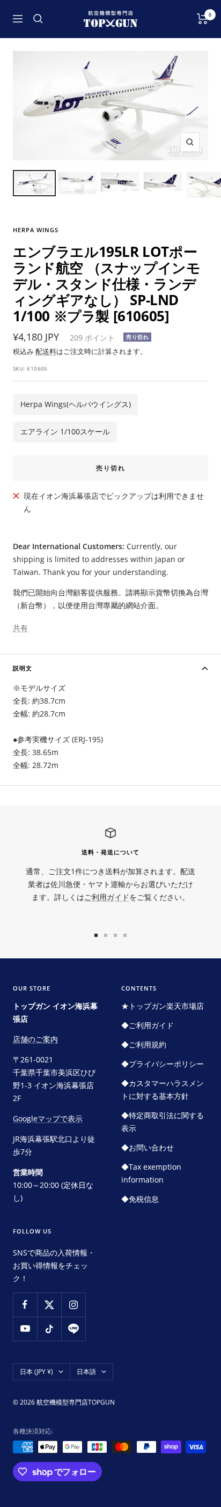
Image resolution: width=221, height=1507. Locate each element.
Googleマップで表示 (48, 1118)
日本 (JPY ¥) (36, 1371)
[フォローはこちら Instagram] (73, 1304)
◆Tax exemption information (151, 1173)
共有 (20, 628)
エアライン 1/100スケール (65, 431)
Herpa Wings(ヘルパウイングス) (75, 404)
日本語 (86, 1371)
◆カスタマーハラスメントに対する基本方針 (162, 1089)
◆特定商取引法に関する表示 (162, 1121)
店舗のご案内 (35, 1039)
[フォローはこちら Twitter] (49, 1304)
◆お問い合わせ (147, 1147)
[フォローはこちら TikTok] (49, 1329)
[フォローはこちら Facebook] (25, 1304)
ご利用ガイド (106, 897)
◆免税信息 (140, 1199)
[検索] (38, 19)
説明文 (22, 668)
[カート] (202, 18)
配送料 (45, 351)
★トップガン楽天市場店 (162, 1006)
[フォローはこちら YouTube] (25, 1329)
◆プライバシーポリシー (162, 1064)
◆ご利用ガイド (147, 1025)
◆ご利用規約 (143, 1044)
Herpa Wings (35, 230)
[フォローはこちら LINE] (73, 1329)
